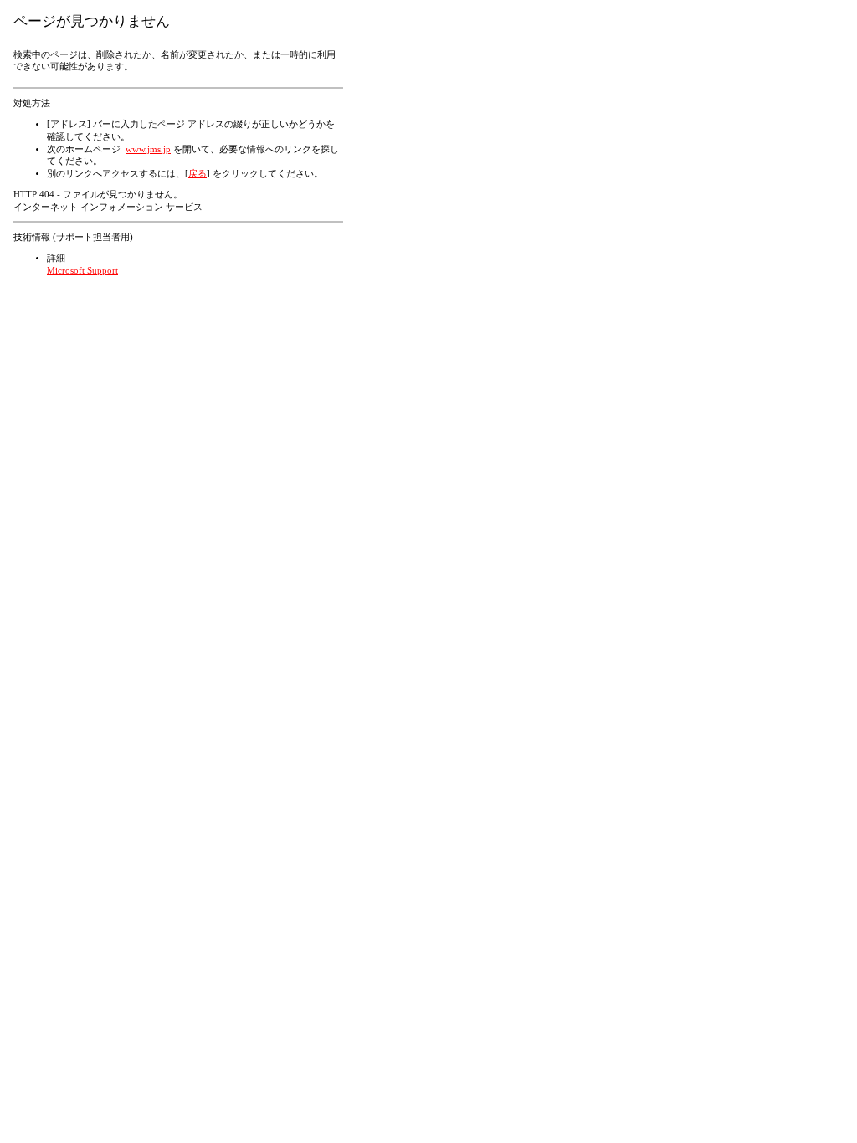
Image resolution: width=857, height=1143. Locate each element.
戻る (197, 173)
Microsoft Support (82, 270)
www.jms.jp (148, 149)
